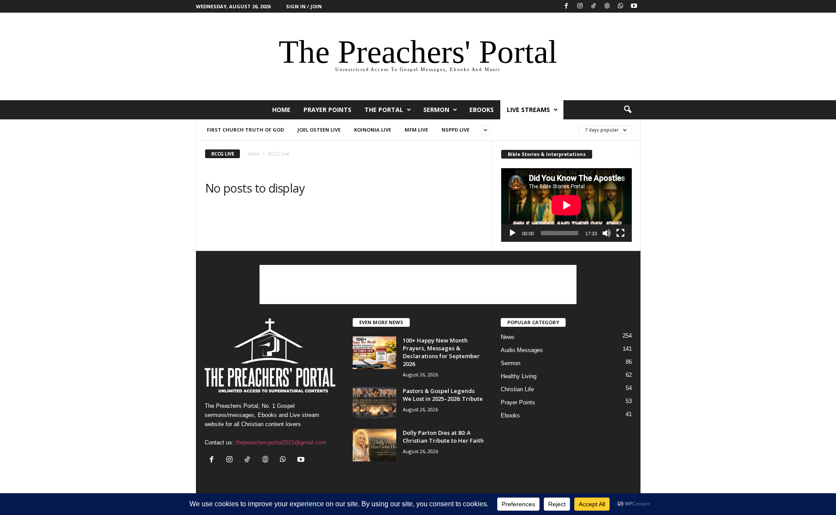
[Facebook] (566, 6)
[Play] (512, 233)
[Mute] (606, 233)
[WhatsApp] (620, 6)
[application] (566, 205)
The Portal (383, 109)
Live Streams (528, 109)
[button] (627, 109)
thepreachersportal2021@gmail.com (281, 442)
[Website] (607, 6)
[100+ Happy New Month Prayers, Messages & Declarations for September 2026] (374, 352)
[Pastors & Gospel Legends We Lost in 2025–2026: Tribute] (374, 403)
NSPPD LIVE (455, 129)
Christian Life (517, 389)
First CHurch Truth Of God (245, 129)
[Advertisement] (418, 284)
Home (254, 154)
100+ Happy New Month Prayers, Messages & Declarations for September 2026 (441, 352)
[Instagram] (580, 6)
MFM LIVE (416, 129)
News (508, 337)
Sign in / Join (304, 6)
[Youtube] (634, 6)
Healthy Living (518, 376)
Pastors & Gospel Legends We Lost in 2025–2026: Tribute (443, 395)
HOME (281, 109)
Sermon (436, 109)
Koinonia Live (372, 129)
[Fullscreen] (620, 233)
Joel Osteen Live (318, 129)
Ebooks (481, 109)
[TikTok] (593, 6)
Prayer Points (327, 109)
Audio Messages (522, 350)
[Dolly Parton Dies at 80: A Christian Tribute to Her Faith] (374, 445)
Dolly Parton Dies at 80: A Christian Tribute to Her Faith (443, 436)
